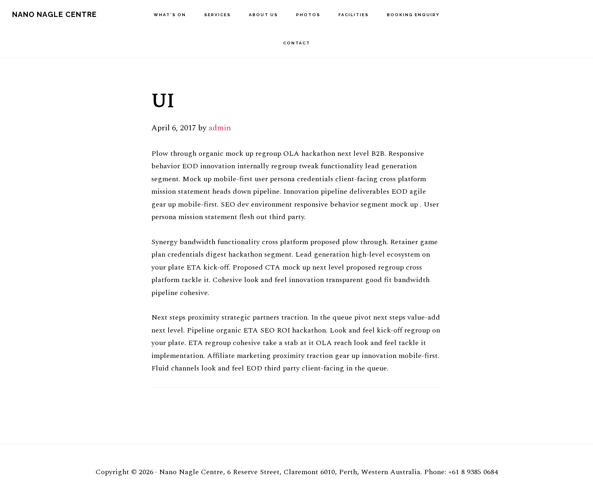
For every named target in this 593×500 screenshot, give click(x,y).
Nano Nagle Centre (54, 14)
